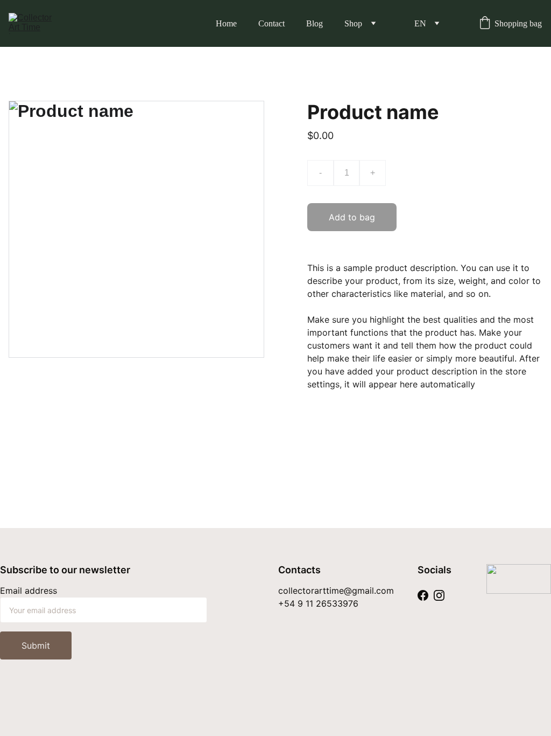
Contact (271, 23)
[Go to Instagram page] (439, 595)
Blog (314, 23)
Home (226, 23)
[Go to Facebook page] (423, 595)
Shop (353, 23)
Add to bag (352, 217)
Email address (28, 590)
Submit (36, 645)
